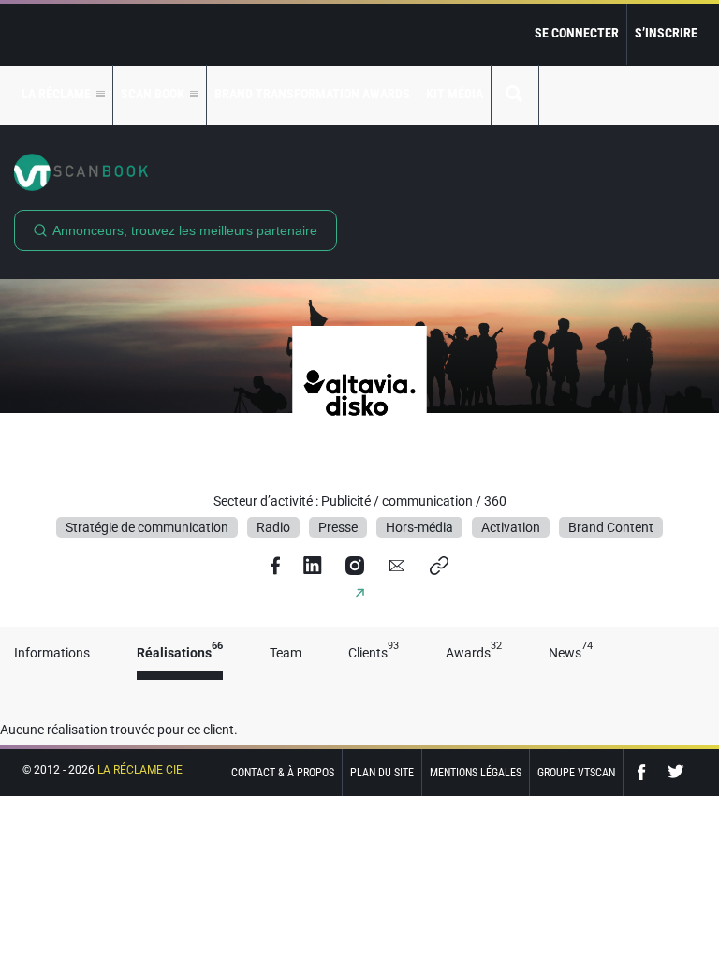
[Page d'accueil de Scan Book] (359, 172)
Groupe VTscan (576, 772)
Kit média (454, 93)
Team (285, 653)
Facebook (646, 772)
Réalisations (180, 653)
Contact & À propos (282, 772)
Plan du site (382, 772)
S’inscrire (666, 32)
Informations (52, 653)
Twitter (676, 772)
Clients (373, 653)
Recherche (515, 95)
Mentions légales (475, 772)
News (571, 653)
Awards (474, 653)
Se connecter (577, 32)
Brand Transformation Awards (312, 93)
